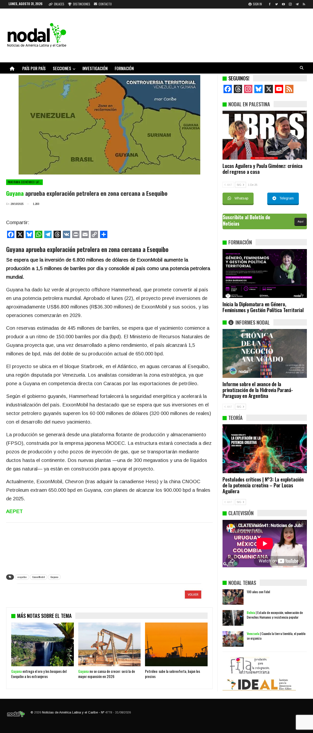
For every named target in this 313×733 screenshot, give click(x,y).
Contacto (105, 3)
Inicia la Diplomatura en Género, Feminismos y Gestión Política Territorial (263, 307)
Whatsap (241, 198)
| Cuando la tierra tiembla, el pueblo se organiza (276, 636)
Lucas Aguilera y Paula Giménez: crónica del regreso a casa (262, 168)
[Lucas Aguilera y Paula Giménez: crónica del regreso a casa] (265, 135)
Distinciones (81, 3)
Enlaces (59, 3)
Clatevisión (241, 513)
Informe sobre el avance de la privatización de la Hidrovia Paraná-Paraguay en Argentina (258, 389)
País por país (34, 68)
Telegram (286, 198)
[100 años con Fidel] (233, 597)
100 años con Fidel (258, 591)
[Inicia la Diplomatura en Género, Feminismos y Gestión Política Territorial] (265, 273)
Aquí (300, 221)
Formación (124, 68)
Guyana (54, 577)
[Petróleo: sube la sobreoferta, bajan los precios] (176, 644)
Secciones (62, 68)
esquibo (22, 577)
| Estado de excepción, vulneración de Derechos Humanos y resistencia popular (275, 615)
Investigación (95, 68)
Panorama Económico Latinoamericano (25, 182)
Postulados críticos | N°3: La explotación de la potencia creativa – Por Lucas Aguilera (263, 485)
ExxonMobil (38, 577)
